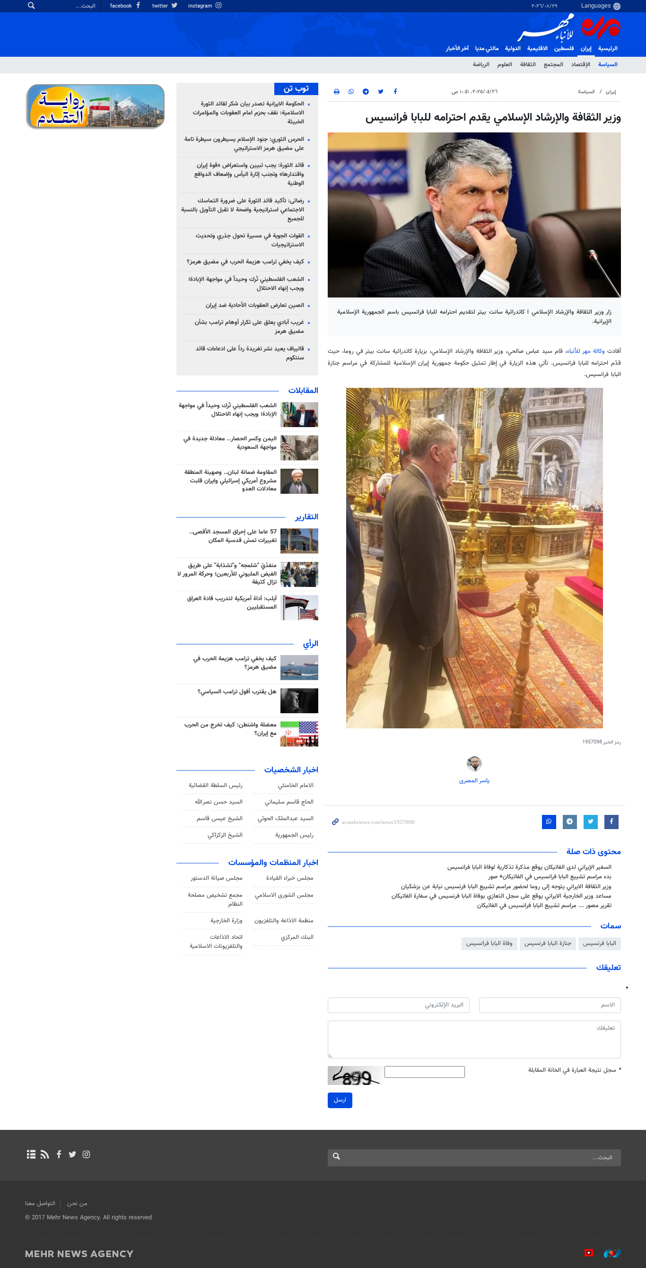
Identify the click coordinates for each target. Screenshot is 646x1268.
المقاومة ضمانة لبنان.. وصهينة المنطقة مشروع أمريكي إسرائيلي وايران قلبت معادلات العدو (230, 481)
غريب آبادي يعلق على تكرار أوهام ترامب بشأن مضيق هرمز (249, 327)
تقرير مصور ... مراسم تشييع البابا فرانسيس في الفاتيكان (544, 905)
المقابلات (303, 391)
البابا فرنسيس (599, 943)
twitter (160, 6)
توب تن (296, 89)
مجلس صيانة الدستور (217, 878)
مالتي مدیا (486, 48)
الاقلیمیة (537, 48)
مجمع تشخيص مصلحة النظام (215, 900)
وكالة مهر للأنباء (586, 351)
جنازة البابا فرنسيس (547, 943)
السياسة (608, 65)
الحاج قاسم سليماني (289, 802)
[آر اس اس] (45, 1155)
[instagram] (86, 1155)
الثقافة (528, 65)
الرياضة (481, 65)
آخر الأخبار (457, 48)
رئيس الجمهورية (294, 835)
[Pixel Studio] (584, 1253)
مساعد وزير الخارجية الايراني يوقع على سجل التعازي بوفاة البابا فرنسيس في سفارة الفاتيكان (501, 896)
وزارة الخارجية (226, 921)
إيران (586, 48)
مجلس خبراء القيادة (290, 878)
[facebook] (58, 1155)
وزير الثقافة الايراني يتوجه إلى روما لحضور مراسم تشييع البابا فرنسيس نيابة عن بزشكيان (506, 887)
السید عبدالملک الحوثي (286, 818)
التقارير (306, 517)
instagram (201, 6)
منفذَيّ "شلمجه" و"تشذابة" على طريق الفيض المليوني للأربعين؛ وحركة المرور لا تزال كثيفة (227, 574)
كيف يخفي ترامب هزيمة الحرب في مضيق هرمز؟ (245, 262)
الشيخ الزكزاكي (225, 835)
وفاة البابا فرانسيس (489, 943)
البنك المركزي (297, 937)
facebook (121, 6)
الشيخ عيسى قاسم (220, 818)
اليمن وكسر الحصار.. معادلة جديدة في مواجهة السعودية (230, 443)
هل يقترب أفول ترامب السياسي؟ (237, 692)
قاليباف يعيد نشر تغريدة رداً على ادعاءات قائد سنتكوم (250, 353)
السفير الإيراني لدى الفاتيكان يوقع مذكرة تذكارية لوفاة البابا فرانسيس (529, 867)
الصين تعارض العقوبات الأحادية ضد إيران (255, 305)
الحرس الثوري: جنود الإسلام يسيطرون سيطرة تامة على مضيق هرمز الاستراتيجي (244, 144)
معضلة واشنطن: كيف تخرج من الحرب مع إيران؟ (230, 729)
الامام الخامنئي (296, 785)
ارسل (340, 1100)
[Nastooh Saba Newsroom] (607, 1253)
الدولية (513, 48)
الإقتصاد (580, 65)
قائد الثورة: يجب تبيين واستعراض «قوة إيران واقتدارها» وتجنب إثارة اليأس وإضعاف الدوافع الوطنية (249, 174)
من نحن (77, 1203)
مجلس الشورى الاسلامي (284, 895)
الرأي (310, 644)
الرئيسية (608, 48)
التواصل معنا (40, 1203)
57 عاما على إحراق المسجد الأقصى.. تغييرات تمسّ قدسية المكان (233, 536)
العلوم (505, 65)
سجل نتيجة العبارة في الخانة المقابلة (574, 1070)
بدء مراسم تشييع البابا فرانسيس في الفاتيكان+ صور (549, 877)
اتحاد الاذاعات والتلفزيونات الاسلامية (216, 942)
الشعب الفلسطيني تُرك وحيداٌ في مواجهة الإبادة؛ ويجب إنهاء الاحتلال (246, 284)
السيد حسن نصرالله (219, 802)
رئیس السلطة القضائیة (216, 785)
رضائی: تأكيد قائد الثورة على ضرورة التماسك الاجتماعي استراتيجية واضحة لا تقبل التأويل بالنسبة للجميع (242, 210)
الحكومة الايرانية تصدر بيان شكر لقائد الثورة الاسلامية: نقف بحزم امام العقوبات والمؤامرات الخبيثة (248, 113)
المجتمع (553, 65)
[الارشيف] (31, 1155)
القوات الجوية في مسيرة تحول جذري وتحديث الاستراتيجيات (250, 240)
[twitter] (73, 1155)
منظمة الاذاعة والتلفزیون (284, 921)
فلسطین (564, 48)
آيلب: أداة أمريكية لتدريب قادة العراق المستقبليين (232, 603)
